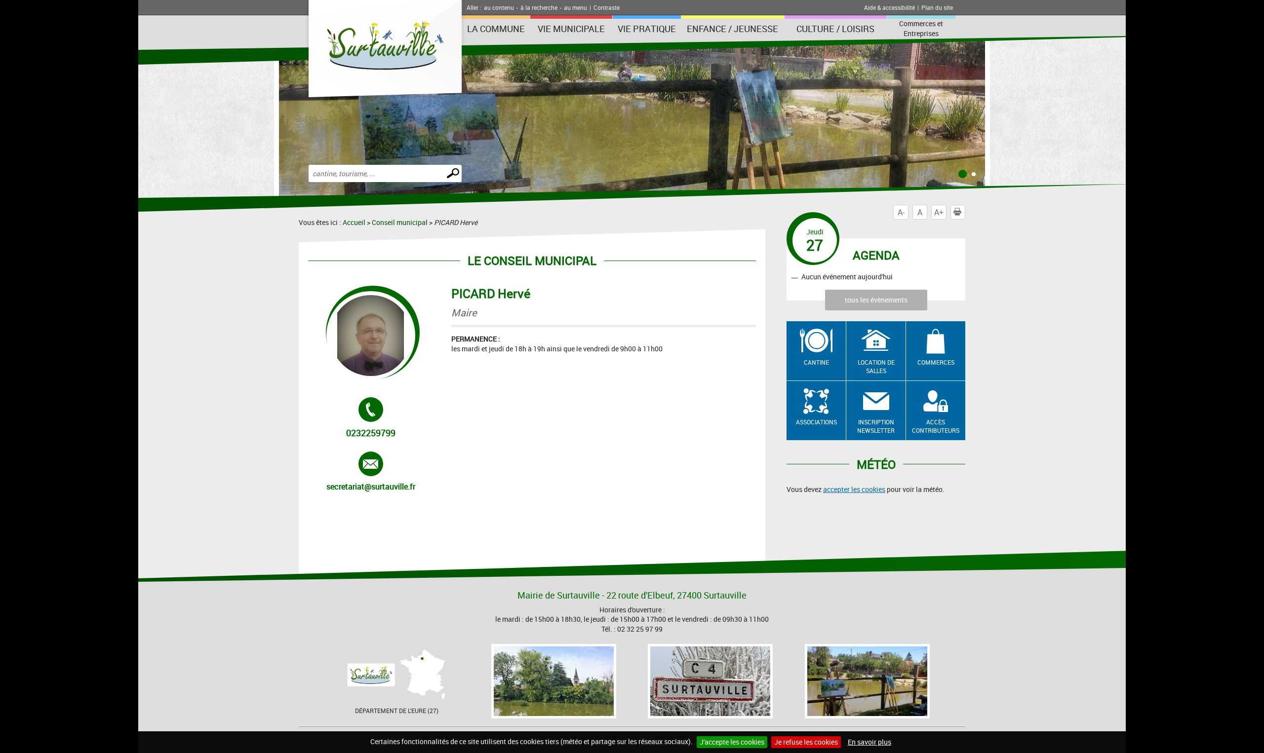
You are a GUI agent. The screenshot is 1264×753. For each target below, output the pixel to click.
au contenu (499, 7)
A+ (939, 212)
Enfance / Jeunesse (732, 29)
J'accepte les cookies (732, 742)
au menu (575, 7)
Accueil (354, 222)
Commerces (935, 362)
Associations (816, 422)
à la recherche (538, 7)
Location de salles (876, 366)
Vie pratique (647, 29)
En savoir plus (869, 742)
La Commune (496, 29)
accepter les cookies (854, 489)
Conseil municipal (400, 222)
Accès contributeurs (935, 426)
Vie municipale (571, 29)
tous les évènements (876, 299)
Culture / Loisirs (835, 29)
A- (901, 212)
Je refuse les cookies (806, 742)
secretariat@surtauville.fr (370, 472)
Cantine (816, 362)
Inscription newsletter (876, 426)
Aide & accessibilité (889, 7)
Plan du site (937, 7)
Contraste (606, 7)
